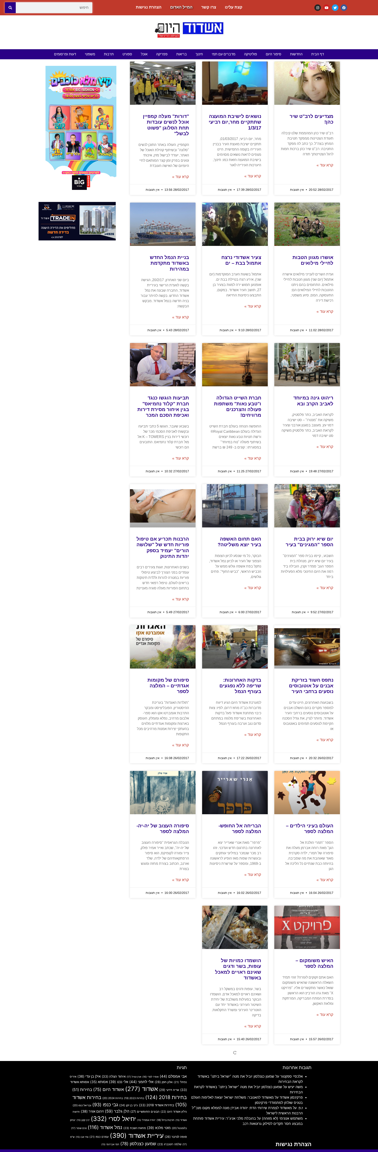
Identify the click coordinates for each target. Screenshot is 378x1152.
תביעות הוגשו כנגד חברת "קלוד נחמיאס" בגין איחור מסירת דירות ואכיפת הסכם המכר (163, 406)
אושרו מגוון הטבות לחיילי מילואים (312, 260)
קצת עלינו (233, 7)
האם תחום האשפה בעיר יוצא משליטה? (239, 541)
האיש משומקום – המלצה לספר (314, 963)
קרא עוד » (325, 165)
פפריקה (162, 54)
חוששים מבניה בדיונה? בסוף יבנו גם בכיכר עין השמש (308, 1112)
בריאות (181, 54)
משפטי (90, 54)
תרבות (109, 54)
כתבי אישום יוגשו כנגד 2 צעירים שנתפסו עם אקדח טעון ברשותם (164, 1112)
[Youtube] (326, 7)
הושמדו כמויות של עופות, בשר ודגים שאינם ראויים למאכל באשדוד (238, 969)
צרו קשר (208, 7)
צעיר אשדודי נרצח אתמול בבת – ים (241, 260)
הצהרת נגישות (148, 7)
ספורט (127, 54)
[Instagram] (317, 7)
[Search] (10, 7)
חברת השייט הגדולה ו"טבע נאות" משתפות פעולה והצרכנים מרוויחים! (237, 406)
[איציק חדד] (77, 239)
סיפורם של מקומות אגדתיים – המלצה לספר (168, 685)
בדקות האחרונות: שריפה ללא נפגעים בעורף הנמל (240, 685)
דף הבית (317, 54)
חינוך (199, 54)
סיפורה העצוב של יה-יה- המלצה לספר (162, 828)
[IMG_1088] (81, 190)
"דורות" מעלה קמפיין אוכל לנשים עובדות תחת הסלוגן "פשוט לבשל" (166, 125)
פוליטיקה (250, 54)
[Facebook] (344, 7)
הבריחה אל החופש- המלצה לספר (240, 828)
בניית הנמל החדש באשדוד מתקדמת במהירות (169, 263)
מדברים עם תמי (223, 54)
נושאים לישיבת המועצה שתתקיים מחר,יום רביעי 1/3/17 (235, 122)
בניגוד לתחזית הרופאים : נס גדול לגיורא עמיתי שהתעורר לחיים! (235, 1112)
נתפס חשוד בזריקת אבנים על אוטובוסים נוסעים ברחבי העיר (311, 685)
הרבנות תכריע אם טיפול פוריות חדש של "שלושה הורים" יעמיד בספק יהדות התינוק (162, 547)
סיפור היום (273, 54)
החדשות (296, 54)
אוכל (144, 54)
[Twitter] (335, 7)
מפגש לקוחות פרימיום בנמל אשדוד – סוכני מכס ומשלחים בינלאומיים (164, 969)
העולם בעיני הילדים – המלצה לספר (309, 828)
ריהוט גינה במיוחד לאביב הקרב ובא (313, 400)
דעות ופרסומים (65, 54)
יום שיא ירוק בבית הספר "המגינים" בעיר (309, 541)
